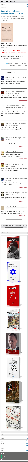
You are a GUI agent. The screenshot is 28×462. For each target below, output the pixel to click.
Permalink (22, 16)
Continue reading (23, 86)
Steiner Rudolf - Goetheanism (14, 152)
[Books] (14, 431)
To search (3, 7)
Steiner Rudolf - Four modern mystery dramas (14, 165)
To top (2, 438)
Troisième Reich (4, 20)
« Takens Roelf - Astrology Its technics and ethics (12, 225)
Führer (22, 18)
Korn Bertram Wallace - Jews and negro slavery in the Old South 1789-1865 (16, 107)
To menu (3, 4)
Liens (3, 435)
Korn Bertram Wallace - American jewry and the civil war (16, 92)
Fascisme (18, 18)
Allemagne (13, 18)
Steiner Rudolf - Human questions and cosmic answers (16, 124)
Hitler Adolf (5, 18)
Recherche (5, 232)
